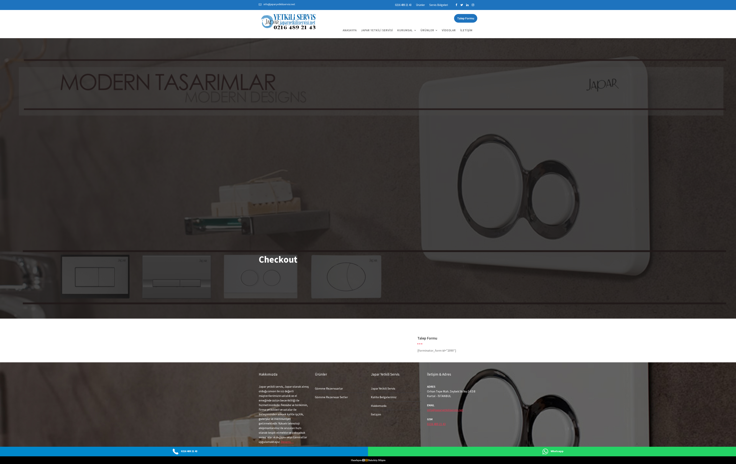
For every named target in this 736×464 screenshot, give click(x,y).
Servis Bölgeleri (438, 5)
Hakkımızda (378, 406)
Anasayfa (350, 30)
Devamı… (287, 442)
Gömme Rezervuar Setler (331, 397)
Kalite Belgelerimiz (384, 397)
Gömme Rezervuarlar (329, 388)
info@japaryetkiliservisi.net (445, 410)
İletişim (466, 30)
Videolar (449, 30)
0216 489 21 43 (403, 5)
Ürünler (420, 5)
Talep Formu (465, 18)
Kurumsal (405, 30)
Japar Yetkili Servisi (377, 30)
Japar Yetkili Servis (383, 388)
